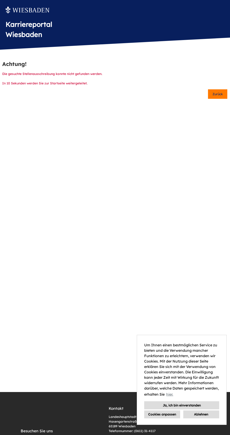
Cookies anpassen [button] (162, 414)
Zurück (217, 94)
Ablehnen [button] (201, 414)
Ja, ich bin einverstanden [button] (182, 405)
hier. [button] (169, 394)
